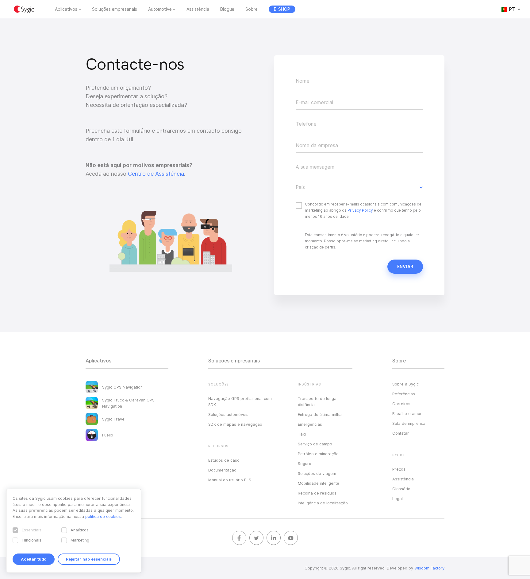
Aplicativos (66, 9)
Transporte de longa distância (317, 401)
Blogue (227, 9)
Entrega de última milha (320, 414)
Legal (397, 498)
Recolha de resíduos (317, 493)
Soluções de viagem (317, 473)
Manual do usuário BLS (229, 479)
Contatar (400, 433)
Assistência (197, 9)
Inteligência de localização (323, 502)
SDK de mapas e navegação (235, 424)
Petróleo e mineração (318, 453)
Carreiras (401, 403)
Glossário (401, 488)
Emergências (310, 424)
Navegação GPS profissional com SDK (240, 401)
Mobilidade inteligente (318, 483)
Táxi (302, 434)
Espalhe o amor (407, 413)
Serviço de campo (315, 443)
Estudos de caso (224, 460)
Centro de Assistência (156, 173)
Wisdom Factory (429, 567)
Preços (398, 469)
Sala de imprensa (408, 423)
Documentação (222, 470)
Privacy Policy (360, 210)
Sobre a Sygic (405, 383)
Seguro (304, 463)
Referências (403, 393)
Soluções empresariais (114, 9)
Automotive (160, 9)
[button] (359, 187)
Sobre (251, 9)
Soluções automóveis (228, 414)
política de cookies (103, 516)
